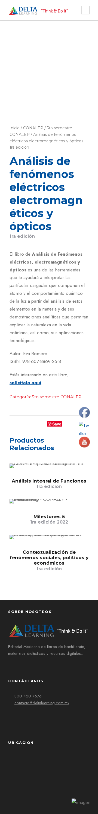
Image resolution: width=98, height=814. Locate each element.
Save (56, 424)
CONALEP (33, 128)
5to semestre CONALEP (56, 396)
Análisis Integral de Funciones (49, 483)
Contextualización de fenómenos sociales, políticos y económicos (49, 560)
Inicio (15, 128)
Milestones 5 (49, 519)
